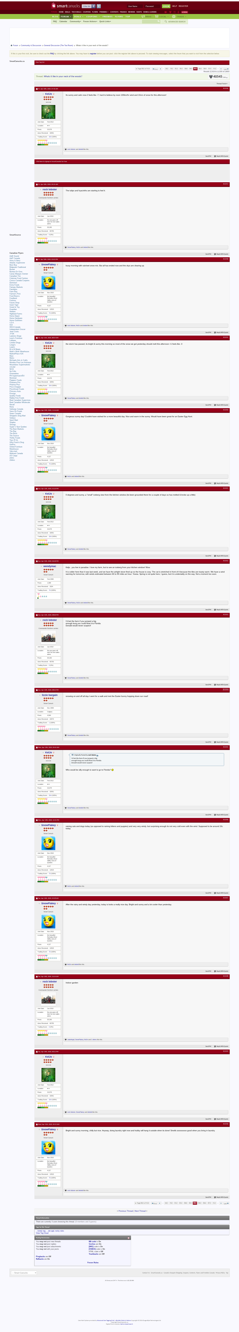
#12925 (225, 747)
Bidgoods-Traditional (18, 267)
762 (171, 69)
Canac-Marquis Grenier (19, 274)
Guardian (13, 309)
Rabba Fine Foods (17, 398)
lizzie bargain (50, 695)
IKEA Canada (15, 327)
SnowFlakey (71, 247)
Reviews (131, 12)
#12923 (225, 614)
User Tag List (40, 62)
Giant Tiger (14, 305)
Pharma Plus (15, 385)
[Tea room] (165, 12)
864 (205, 69)
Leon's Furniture (16, 338)
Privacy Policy (220, 1273)
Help (174, 6)
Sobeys (13, 418)
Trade (181, 16)
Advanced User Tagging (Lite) (105, 1320)
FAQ (55, 21)
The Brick (13, 433)
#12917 (225, 184)
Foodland (13, 298)
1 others (94, 1039)
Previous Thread (126, 1211)
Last (225, 69)
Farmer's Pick (15, 294)
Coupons (87, 12)
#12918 (225, 259)
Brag (148, 16)
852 (181, 69)
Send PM (208, 156)
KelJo (48, 93)
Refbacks (40, 1259)
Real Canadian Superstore (20, 400)
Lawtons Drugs (15, 336)
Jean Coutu (14, 331)
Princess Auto (15, 391)
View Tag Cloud (42, 1233)
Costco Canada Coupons (19, 280)
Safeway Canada (16, 409)
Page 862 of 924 (144, 69)
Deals (67, 12)
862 (195, 69)
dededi (81, 149)
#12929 (225, 1051)
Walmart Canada (16, 453)
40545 (219, 77)
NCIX (12, 369)
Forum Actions (89, 21)
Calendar (63, 21)
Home (61, 12)
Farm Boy (13, 292)
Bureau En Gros (16, 272)
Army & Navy (15, 260)
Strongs (13, 425)
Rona (12, 407)
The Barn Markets (17, 429)
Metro (12, 358)
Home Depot (15, 316)
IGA (11, 325)
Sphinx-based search (126, 1324)
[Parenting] (178, 12)
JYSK (12, 334)
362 (166, 69)
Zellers (12, 460)
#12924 (225, 689)
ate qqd (51, 1231)
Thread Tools (221, 83)
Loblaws (13, 340)
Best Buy (13, 265)
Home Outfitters (16, 320)
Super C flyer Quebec (18, 427)
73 (49, 313)
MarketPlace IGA (16, 354)
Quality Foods (15, 396)
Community (75, 21)
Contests (114, 12)
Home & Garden (149, 12)
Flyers (95, 12)
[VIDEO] (92, 1249)
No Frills (13, 371)
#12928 (225, 976)
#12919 (225, 337)
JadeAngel (70, 1039)
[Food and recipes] (174, 12)
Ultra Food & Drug (17, 442)
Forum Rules (92, 1263)
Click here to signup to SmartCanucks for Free (51, 161)
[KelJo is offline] (48, 112)
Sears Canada (15, 413)
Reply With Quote (222, 156)
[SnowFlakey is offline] (48, 282)
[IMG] (91, 1246)
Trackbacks (93, 1254)
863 (200, 69)
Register (183, 6)
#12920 (225, 410)
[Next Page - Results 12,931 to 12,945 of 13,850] (221, 68)
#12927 (225, 898)
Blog (55, 16)
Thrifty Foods (15, 438)
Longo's (13, 345)
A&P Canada (15, 258)
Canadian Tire (15, 276)
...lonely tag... (41, 1231)
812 (176, 69)
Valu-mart (13, 451)
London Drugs (15, 343)
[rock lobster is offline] (48, 207)
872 (209, 69)
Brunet (12, 269)
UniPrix (12, 444)
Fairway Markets (16, 287)
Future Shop (14, 303)
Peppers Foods (16, 380)
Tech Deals (76, 12)
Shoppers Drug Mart (18, 416)
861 (190, 69)
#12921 (225, 488)
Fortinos (13, 300)
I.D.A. (12, 323)
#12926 (225, 820)
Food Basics (15, 296)
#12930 (225, 1124)
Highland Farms (16, 314)
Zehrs (12, 458)
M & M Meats (15, 349)
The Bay (13, 431)
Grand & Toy (15, 307)
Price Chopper (15, 387)
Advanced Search (176, 21)
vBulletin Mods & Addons (123, 1320)
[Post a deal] (184, 12)
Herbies (13, 311)
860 (186, 69)
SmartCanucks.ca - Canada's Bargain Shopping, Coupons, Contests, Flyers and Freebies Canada (183, 1273)
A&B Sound (14, 256)
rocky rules (59, 1231)
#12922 (225, 561)
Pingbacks (40, 1256)
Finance (123, 12)
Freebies (104, 12)
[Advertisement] (87, 172)
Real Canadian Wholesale (20, 402)
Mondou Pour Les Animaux (20, 362)
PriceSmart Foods (17, 389)
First (156, 69)
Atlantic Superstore (17, 263)
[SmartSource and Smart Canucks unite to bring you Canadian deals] (21, 241)
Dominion (13, 283)
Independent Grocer (17, 329)
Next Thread (140, 1211)
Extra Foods (14, 285)
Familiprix (13, 289)
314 (50, 137)
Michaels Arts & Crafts (19, 360)
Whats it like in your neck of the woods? (63, 76)
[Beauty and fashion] (170, 12)
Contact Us (146, 1273)
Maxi (11, 356)
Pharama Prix (15, 382)
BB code (92, 1241)
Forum (66, 16)
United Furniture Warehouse (16, 448)
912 (214, 69)
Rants (139, 12)
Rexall (12, 405)
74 (49, 590)
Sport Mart (14, 420)
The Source (14, 436)
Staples (13, 422)
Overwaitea (14, 373)
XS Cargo (13, 456)
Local (164, 16)
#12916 (225, 88)
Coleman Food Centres (19, 278)
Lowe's (12, 347)
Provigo (13, 393)
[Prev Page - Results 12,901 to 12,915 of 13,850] (160, 68)
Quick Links (104, 21)
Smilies (92, 1244)
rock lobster (71, 149)
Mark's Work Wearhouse (19, 351)
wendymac (49, 566)
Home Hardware (16, 318)
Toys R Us (14, 440)
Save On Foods (16, 411)
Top (127, 16)
